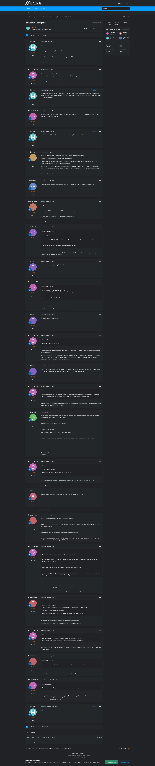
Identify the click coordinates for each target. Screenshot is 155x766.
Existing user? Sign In (123, 3)
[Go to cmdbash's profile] (33, 232)
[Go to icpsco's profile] (33, 157)
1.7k (33, 83)
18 (33, 55)
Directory (36, 12)
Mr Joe (32, 41)
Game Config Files (46, 29)
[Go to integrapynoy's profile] (33, 207)
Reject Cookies (124, 762)
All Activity (35, 8)
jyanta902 (126, 37)
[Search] (128, 8)
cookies (35, 762)
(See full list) (98, 737)
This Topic (122, 8)
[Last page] (38, 35)
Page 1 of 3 (44, 35)
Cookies (82, 753)
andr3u (32, 491)
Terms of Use (33, 764)
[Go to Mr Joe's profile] (28, 28)
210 (34, 194)
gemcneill (32, 180)
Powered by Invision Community (77, 757)
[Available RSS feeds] (128, 749)
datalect (33, 412)
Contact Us (75, 753)
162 (34, 215)
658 (33, 529)
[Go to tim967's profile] (33, 267)
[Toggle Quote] (43, 231)
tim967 (32, 261)
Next (34, 35)
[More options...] (100, 42)
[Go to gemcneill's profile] (33, 186)
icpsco (32, 152)
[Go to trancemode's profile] (33, 520)
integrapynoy (33, 201)
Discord (43, 8)
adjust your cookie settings (73, 762)
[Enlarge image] (63, 350)
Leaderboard (28, 12)
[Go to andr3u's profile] (33, 496)
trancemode (32, 515)
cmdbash (32, 227)
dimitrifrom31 (33, 69)
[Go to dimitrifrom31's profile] (33, 75)
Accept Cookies (112, 762)
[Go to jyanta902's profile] (120, 38)
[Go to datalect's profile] (33, 417)
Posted (47, 41)
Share (86, 28)
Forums (28, 8)
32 (33, 241)
